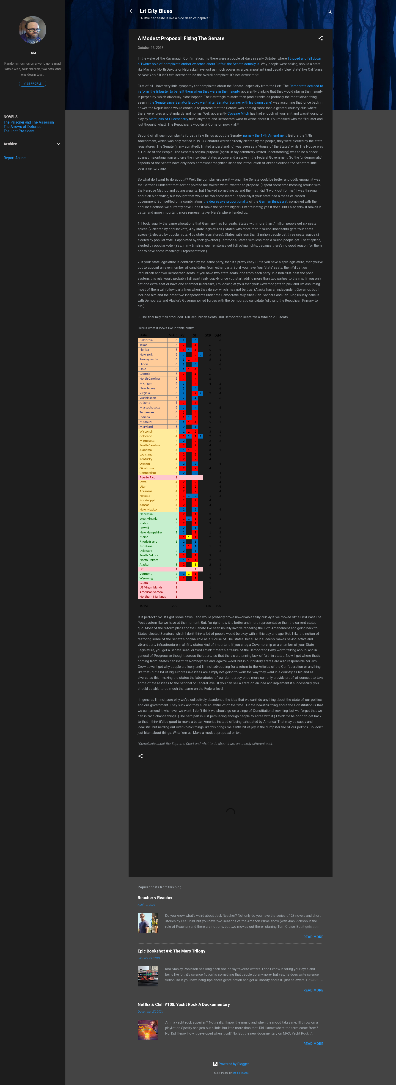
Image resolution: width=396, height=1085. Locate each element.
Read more (313, 937)
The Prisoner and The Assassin (29, 122)
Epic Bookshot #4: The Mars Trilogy (171, 951)
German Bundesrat (273, 201)
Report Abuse (15, 158)
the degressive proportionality (226, 201)
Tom (32, 53)
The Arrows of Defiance (22, 126)
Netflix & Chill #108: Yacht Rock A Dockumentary (184, 1004)
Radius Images (240, 1072)
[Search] (330, 12)
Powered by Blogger (233, 1064)
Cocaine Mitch (238, 113)
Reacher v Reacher (155, 897)
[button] (320, 39)
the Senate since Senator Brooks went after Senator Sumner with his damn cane (210, 102)
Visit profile (32, 83)
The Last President (19, 131)
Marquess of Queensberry (168, 119)
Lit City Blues (156, 11)
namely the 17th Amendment (265, 135)
